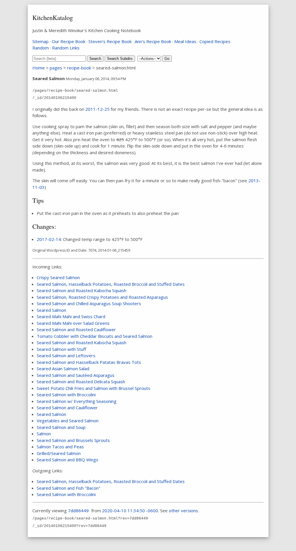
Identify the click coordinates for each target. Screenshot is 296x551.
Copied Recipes (214, 41)
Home (38, 68)
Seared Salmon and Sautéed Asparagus (75, 375)
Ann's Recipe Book (153, 41)
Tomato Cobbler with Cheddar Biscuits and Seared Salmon (94, 336)
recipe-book (79, 68)
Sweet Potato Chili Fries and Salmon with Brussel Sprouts (93, 388)
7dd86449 (78, 511)
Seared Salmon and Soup (61, 427)
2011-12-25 (97, 109)
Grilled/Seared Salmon (59, 453)
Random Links (65, 48)
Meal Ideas (185, 41)
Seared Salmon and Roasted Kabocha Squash (81, 290)
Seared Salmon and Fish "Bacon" (68, 488)
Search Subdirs (120, 58)
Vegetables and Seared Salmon (68, 420)
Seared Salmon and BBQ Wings (67, 459)
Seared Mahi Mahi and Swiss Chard (71, 316)
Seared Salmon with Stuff (61, 349)
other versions (183, 510)
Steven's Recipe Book (110, 41)
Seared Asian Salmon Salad (63, 368)
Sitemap (40, 41)
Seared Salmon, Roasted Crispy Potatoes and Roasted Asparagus (102, 297)
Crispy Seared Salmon (58, 277)
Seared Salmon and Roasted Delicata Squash (81, 381)
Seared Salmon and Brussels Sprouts (73, 440)
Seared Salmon (51, 310)
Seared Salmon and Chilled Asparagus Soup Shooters (89, 303)
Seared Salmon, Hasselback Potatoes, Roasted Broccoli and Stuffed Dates (111, 284)
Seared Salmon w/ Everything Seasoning (76, 401)
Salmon (44, 433)
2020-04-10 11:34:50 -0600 (130, 510)
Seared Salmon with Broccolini (66, 394)
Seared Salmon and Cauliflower (67, 407)
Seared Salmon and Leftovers (66, 355)
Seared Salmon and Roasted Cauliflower (76, 329)
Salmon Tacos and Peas (60, 446)
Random (40, 48)
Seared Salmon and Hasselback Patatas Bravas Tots (89, 362)
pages (56, 68)
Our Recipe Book (68, 41)
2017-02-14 (49, 239)
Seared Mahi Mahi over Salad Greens (73, 323)
